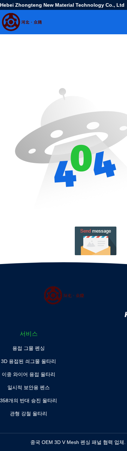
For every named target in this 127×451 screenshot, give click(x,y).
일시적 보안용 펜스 (28, 387)
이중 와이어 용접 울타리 (28, 374)
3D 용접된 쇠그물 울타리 (28, 361)
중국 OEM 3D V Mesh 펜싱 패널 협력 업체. (78, 442)
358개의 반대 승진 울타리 (28, 400)
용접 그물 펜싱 (28, 348)
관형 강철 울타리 (28, 413)
